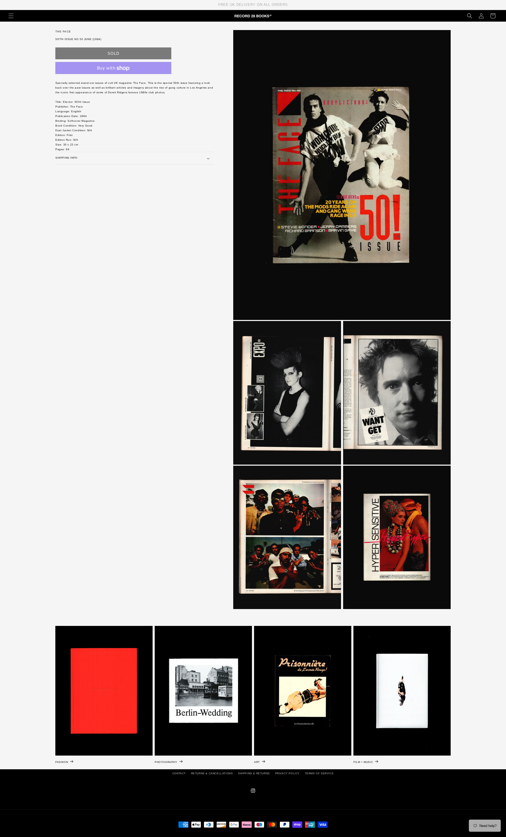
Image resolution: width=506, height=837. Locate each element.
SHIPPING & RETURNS (254, 773)
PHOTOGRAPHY (166, 762)
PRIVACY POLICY (287, 773)
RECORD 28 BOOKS (259, 834)
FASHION (61, 762)
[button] (11, 16)
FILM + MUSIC (363, 762)
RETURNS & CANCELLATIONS (212, 773)
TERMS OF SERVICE (319, 773)
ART (257, 762)
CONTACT (179, 773)
